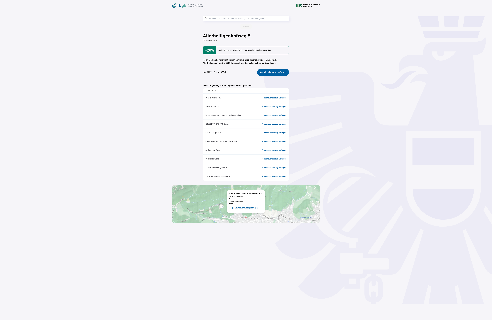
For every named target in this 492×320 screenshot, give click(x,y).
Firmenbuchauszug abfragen (274, 98)
